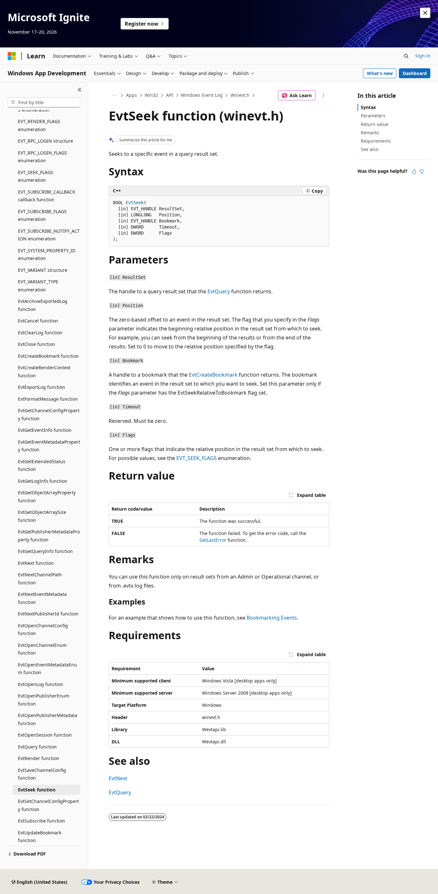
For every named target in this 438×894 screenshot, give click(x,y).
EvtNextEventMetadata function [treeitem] (42, 598)
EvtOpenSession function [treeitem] (45, 735)
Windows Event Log (202, 95)
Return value (374, 124)
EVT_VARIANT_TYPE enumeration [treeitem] (38, 286)
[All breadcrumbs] (114, 95)
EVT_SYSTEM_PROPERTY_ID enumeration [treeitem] (46, 254)
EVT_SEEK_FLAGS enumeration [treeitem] (35, 176)
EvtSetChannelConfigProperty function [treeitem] (48, 805)
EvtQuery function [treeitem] (37, 747)
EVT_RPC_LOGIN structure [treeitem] (45, 141)
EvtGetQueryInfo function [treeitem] (45, 551)
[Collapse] (79, 90)
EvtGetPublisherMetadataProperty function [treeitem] (49, 536)
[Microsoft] (12, 56)
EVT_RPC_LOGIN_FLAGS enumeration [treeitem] (42, 157)
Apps (131, 95)
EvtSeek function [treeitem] (36, 790)
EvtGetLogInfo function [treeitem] (42, 481)
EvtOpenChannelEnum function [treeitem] (42, 649)
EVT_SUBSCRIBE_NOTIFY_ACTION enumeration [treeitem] (49, 235)
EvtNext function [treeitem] (36, 563)
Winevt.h (240, 95)
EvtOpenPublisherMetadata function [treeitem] (47, 719)
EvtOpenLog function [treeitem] (40, 684)
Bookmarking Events (272, 617)
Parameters (373, 116)
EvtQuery (218, 291)
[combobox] (44, 102)
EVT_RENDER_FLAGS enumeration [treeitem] (39, 125)
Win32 (151, 95)
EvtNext (118, 778)
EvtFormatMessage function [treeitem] (48, 399)
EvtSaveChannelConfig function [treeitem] (42, 774)
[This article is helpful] (414, 171)
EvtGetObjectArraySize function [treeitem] (42, 516)
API (169, 95)
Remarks (370, 133)
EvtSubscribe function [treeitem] (41, 821)
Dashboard (415, 73)
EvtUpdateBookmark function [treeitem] (39, 837)
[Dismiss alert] (425, 13)
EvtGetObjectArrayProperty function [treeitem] (47, 496)
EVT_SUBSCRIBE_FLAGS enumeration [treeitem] (42, 215)
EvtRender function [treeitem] (38, 758)
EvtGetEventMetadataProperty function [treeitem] (49, 446)
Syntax (368, 107)
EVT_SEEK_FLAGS (196, 458)
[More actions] (323, 95)
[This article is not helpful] (421, 171)
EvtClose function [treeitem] (36, 344)
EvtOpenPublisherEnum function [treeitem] (43, 700)
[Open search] (406, 56)
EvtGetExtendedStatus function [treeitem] (41, 465)
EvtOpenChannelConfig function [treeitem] (43, 629)
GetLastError (212, 540)
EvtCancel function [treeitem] (38, 321)
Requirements (376, 141)
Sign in (422, 56)
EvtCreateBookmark (213, 374)
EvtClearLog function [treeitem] (40, 333)
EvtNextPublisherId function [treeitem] (48, 614)
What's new (380, 73)
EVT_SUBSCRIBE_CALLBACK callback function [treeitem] (46, 196)
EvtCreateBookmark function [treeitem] (48, 356)
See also (369, 149)
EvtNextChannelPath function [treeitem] (40, 579)
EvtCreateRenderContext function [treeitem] (44, 371)
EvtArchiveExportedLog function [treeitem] (42, 305)
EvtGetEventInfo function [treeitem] (45, 430)
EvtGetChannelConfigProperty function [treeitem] (49, 414)
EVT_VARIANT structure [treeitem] (42, 270)
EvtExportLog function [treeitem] (41, 387)
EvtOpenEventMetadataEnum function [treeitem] (47, 669)
